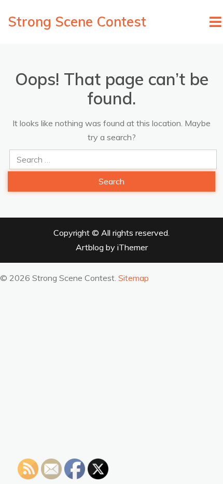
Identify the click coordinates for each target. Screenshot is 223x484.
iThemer (132, 247)
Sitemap (133, 278)
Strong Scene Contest (77, 21)
